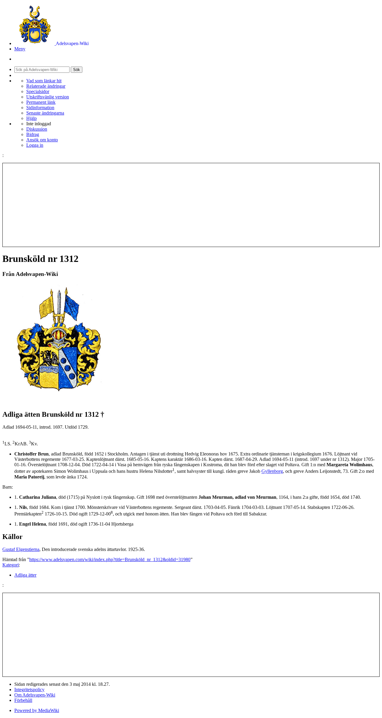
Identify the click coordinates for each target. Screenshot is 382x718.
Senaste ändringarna (45, 112)
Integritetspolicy (29, 689)
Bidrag (32, 134)
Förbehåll (23, 700)
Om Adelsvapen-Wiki (34, 694)
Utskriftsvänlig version (47, 96)
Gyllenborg (272, 471)
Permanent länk (41, 102)
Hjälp (31, 118)
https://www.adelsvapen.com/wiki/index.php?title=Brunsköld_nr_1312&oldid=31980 (109, 559)
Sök (76, 69)
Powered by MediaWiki (36, 710)
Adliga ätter (25, 575)
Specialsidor (37, 91)
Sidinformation (40, 107)
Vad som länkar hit (43, 80)
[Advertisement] (191, 205)
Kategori (10, 564)
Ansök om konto (42, 139)
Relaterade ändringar (45, 86)
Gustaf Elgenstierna (20, 549)
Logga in (34, 145)
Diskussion (36, 129)
